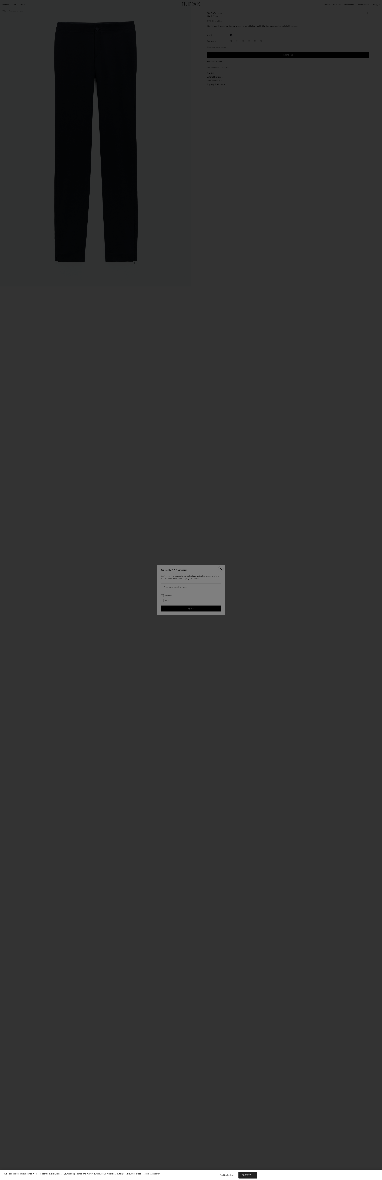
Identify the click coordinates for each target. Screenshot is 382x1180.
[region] (191, 1175)
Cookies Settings (227, 1175)
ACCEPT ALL (248, 1175)
